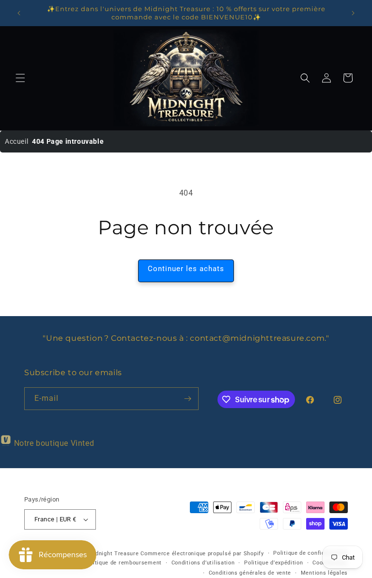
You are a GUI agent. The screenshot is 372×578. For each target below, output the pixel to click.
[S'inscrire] (187, 398)
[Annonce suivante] (353, 13)
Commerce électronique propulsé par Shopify (202, 553)
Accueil (16, 141)
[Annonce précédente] (19, 13)
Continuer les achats (186, 268)
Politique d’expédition (273, 563)
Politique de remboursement (123, 563)
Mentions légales (324, 573)
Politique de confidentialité (310, 553)
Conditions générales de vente (250, 573)
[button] (20, 78)
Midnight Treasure (115, 553)
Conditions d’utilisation (203, 563)
